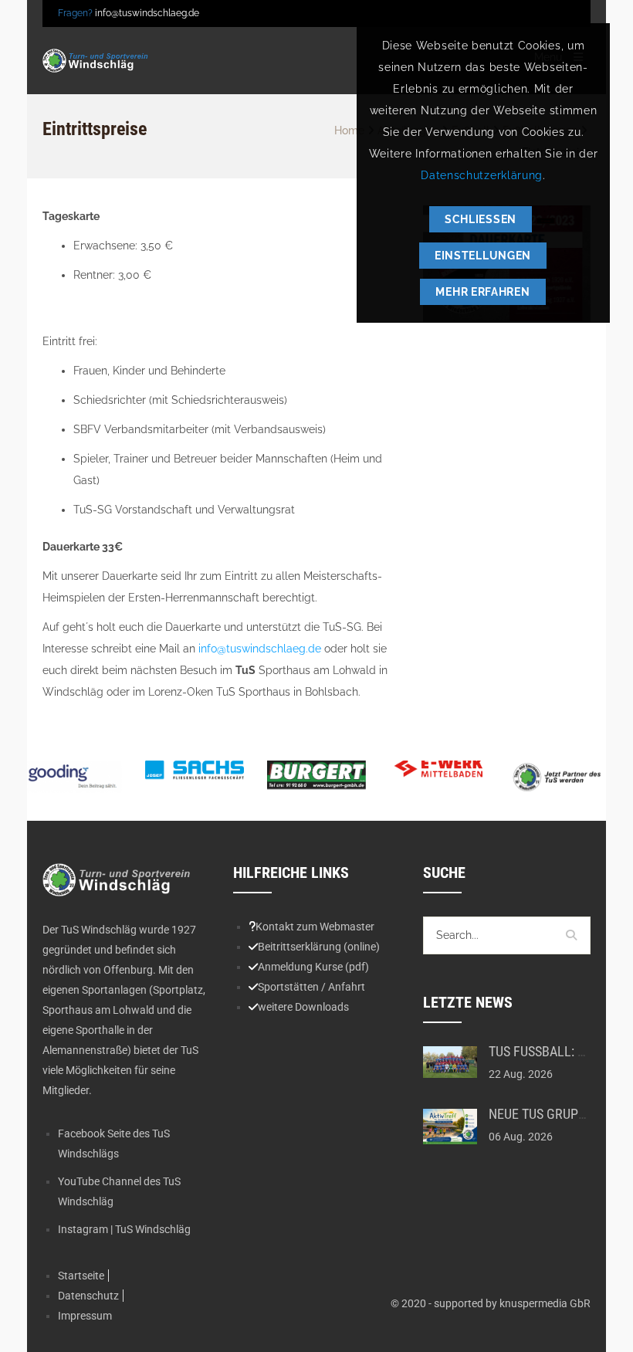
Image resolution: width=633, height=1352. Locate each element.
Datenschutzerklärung (482, 175)
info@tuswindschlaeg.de (147, 13)
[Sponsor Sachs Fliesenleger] (194, 771)
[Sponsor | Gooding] (72, 776)
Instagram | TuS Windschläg (124, 1229)
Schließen (480, 219)
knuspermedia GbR (545, 1303)
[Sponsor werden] (560, 777)
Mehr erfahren (482, 292)
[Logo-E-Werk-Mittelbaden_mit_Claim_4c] (438, 767)
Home (349, 130)
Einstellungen (483, 255)
